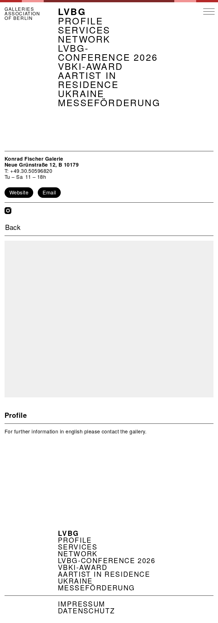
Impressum (81, 604)
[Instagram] (8, 210)
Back (13, 227)
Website (18, 192)
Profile (80, 20)
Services (84, 29)
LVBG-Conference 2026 (108, 52)
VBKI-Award (90, 65)
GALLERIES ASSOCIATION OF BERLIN (22, 13)
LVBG (72, 11)
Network (84, 38)
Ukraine (81, 93)
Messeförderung (109, 102)
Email (49, 192)
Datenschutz (86, 610)
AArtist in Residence (88, 79)
